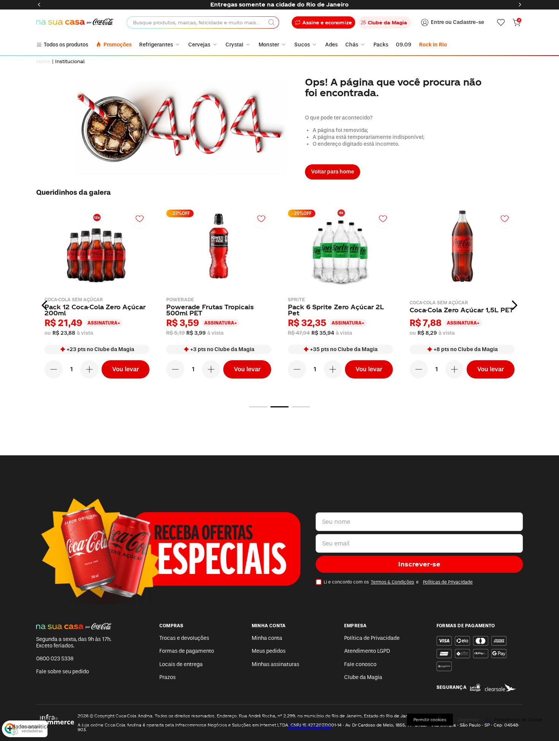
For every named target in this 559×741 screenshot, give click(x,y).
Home (43, 61)
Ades (331, 44)
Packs (380, 44)
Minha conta (267, 638)
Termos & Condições (392, 582)
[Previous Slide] (39, 4)
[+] (89, 369)
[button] (258, 406)
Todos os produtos (66, 44)
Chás (351, 44)
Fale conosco (360, 664)
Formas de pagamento (186, 651)
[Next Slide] (520, 4)
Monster (269, 44)
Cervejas (199, 44)
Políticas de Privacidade (448, 582)
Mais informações (310, 727)
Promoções (117, 44)
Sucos (302, 44)
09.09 (403, 44)
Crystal (234, 44)
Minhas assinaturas (275, 664)
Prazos (167, 677)
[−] (53, 369)
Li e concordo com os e (398, 582)
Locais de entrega (181, 664)
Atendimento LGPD (367, 651)
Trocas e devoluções (184, 638)
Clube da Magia (363, 677)
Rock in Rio (433, 44)
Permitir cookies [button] (429, 719)
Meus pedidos (269, 651)
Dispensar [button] (468, 719)
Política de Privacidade (372, 638)
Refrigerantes (156, 44)
